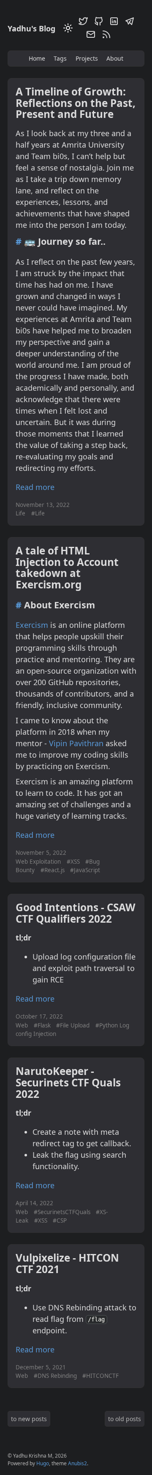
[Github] (97, 22)
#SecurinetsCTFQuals (62, 1212)
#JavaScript (85, 870)
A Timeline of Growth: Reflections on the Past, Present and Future (76, 102)
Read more (35, 487)
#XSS (73, 861)
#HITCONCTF (100, 1376)
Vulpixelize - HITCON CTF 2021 (67, 1263)
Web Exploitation (38, 861)
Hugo (42, 1463)
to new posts (29, 1419)
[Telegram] (128, 22)
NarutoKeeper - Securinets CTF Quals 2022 (68, 1082)
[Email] (89, 36)
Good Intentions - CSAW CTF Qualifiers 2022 (76, 913)
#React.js (53, 870)
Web (22, 1025)
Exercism (32, 625)
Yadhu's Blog (31, 28)
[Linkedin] (113, 22)
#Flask (42, 1025)
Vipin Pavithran (76, 743)
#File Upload (73, 1025)
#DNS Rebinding (55, 1376)
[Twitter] (82, 22)
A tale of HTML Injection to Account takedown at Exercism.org (67, 567)
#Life (38, 513)
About (114, 58)
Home (37, 58)
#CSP (60, 1220)
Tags (60, 58)
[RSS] (105, 36)
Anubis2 (77, 1463)
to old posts (124, 1419)
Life (20, 513)
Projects (87, 58)
